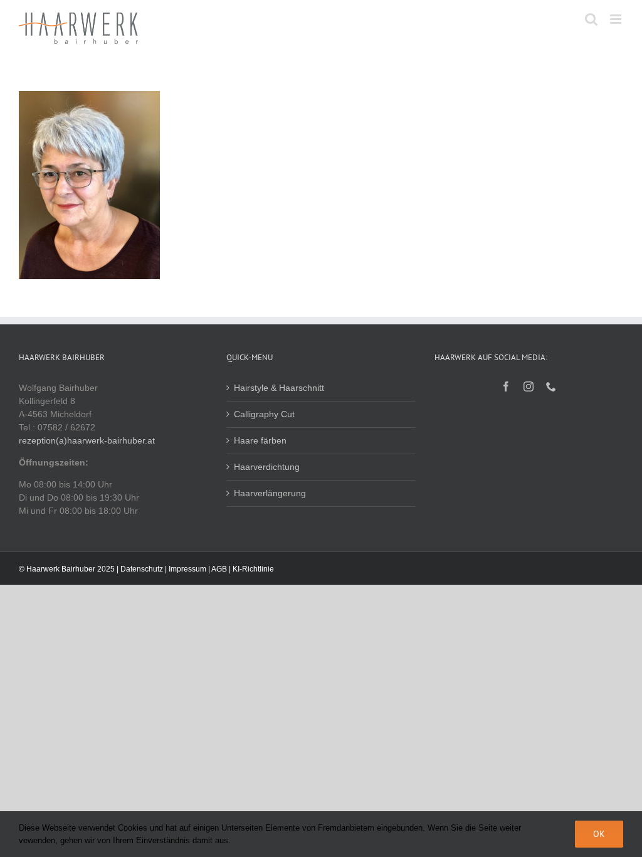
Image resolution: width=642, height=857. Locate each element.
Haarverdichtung (267, 467)
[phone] (551, 386)
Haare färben (260, 440)
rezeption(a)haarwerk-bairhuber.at (87, 440)
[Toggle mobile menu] (616, 19)
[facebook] (506, 386)
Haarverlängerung (270, 493)
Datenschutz (141, 569)
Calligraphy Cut (264, 414)
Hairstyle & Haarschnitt (279, 388)
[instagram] (529, 386)
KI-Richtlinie (253, 569)
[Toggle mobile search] (591, 19)
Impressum (187, 569)
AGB (219, 569)
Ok (599, 833)
